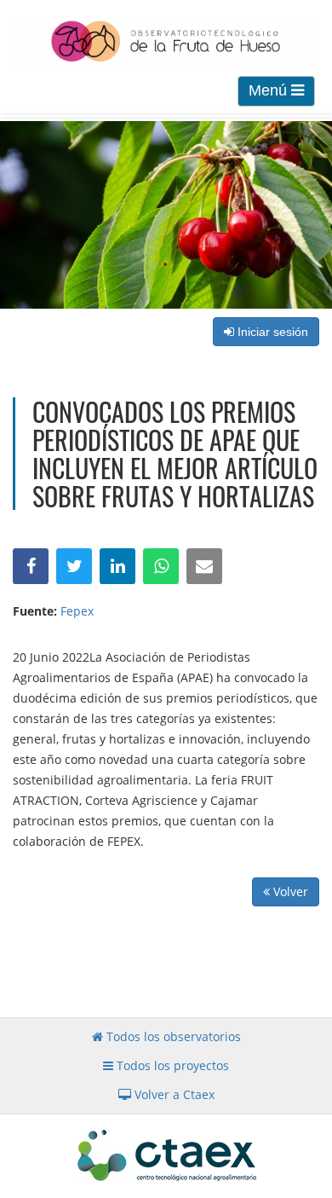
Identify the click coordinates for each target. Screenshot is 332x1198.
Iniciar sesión (271, 332)
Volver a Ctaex (173, 1094)
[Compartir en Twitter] (74, 566)
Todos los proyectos (171, 1065)
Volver (289, 891)
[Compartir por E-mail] (204, 566)
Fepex (77, 611)
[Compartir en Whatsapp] (161, 566)
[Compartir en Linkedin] (117, 566)
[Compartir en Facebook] (31, 566)
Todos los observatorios (172, 1036)
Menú (270, 90)
